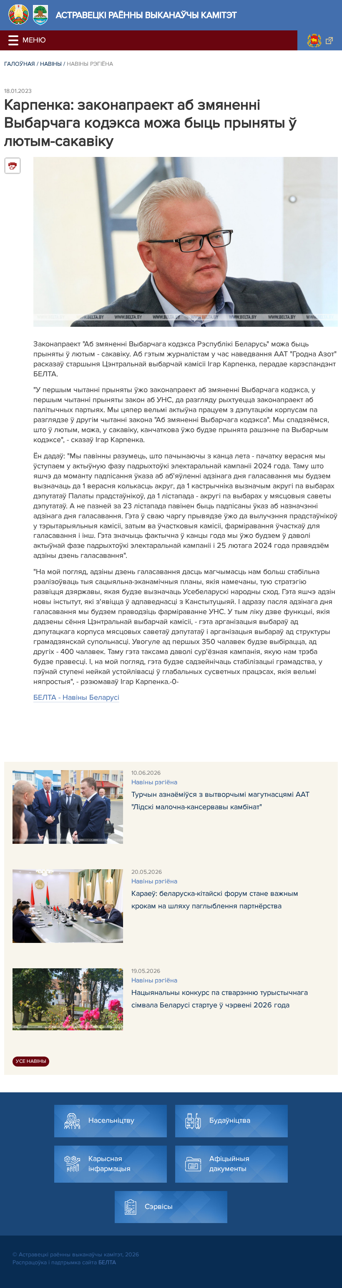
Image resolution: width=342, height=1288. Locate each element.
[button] (14, 40)
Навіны (51, 63)
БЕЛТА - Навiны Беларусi (76, 697)
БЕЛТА (107, 1262)
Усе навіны (31, 1061)
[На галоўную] (18, 14)
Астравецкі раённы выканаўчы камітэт (146, 15)
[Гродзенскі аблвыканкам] (319, 40)
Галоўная (19, 63)
